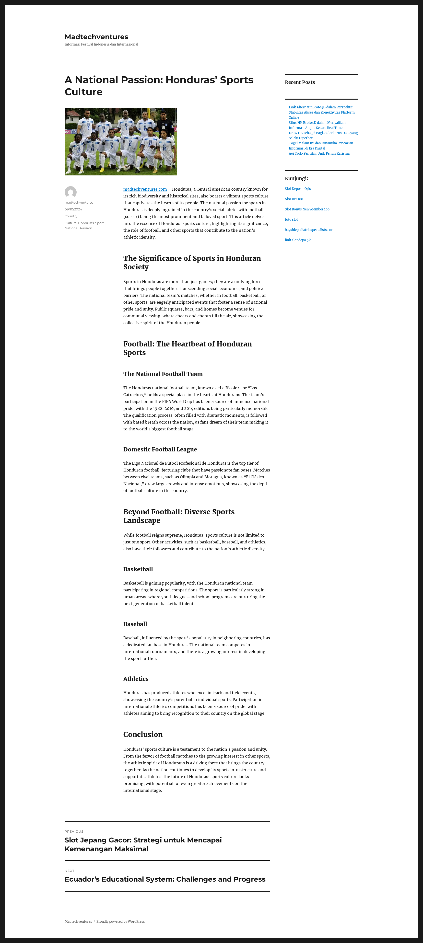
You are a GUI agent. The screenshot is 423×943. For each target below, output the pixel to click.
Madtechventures (96, 37)
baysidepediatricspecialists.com (309, 230)
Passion (86, 228)
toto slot (291, 220)
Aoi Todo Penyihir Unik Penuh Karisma (319, 153)
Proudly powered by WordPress (120, 922)
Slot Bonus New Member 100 (307, 209)
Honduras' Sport (91, 223)
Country (71, 216)
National (72, 228)
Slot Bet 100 (294, 199)
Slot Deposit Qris (298, 189)
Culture (71, 223)
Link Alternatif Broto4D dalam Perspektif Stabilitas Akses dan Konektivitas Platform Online (322, 112)
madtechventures (79, 202)
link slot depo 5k (298, 240)
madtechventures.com (145, 189)
